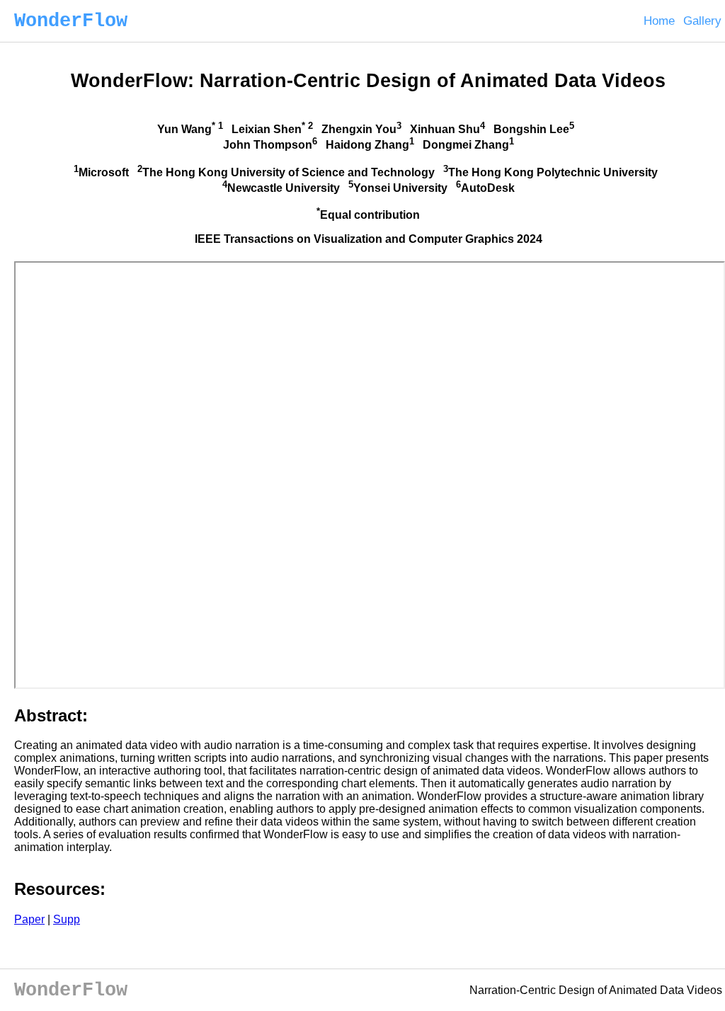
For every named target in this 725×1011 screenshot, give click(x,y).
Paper (29, 919)
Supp (66, 919)
